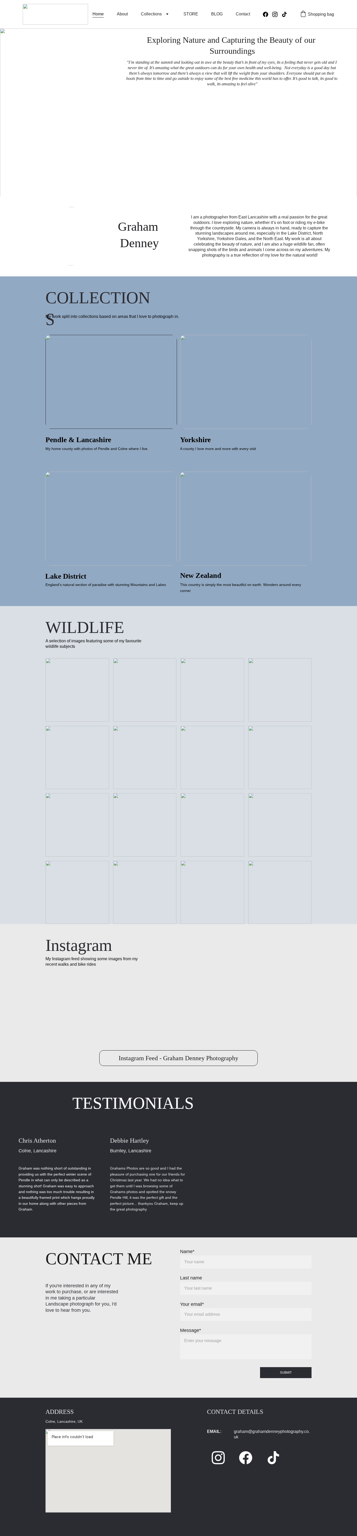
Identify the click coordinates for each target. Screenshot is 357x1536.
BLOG (217, 14)
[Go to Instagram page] (277, 14)
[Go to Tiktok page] (284, 14)
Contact (243, 14)
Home (98, 14)
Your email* (192, 1304)
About (122, 14)
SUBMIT (286, 1372)
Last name (191, 1277)
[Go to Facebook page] (267, 14)
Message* (190, 1330)
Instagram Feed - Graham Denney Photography (178, 1058)
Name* (187, 1251)
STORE (190, 14)
